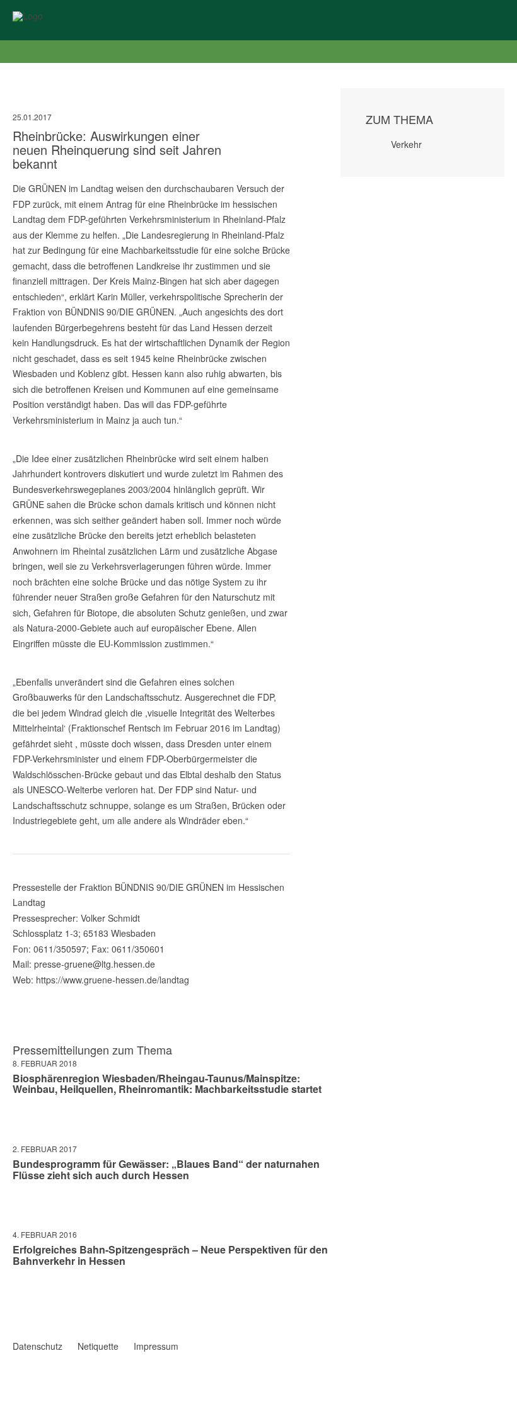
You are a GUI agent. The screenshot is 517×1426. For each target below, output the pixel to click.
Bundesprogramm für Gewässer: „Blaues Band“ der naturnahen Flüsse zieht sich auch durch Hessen (166, 1169)
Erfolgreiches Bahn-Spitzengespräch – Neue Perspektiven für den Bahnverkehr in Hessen (170, 1255)
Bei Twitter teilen (34, 1297)
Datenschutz (37, 1346)
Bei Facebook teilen (18, 1297)
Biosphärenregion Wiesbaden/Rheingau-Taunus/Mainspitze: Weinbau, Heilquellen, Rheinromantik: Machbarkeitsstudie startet (167, 1084)
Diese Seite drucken (285, 1310)
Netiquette (98, 1346)
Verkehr (406, 144)
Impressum (156, 1346)
